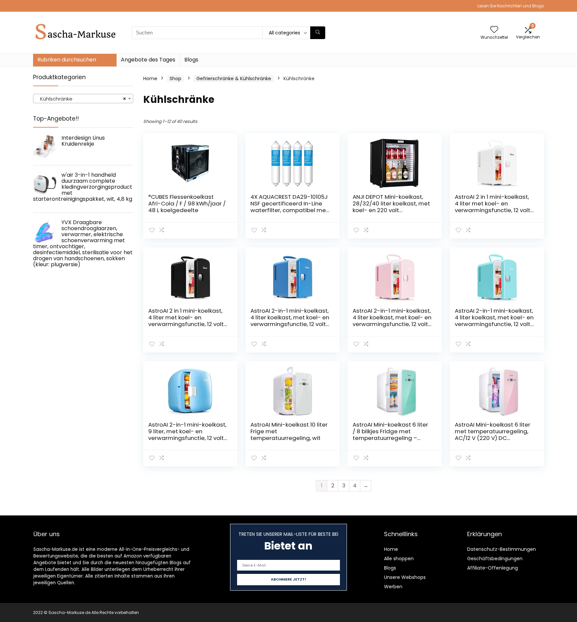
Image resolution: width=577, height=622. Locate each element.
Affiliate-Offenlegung (492, 568)
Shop (175, 78)
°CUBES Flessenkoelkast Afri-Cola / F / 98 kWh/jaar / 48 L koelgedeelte (187, 203)
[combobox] (83, 98)
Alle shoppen (399, 558)
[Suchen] (317, 32)
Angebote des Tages (148, 59)
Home (150, 78)
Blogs (191, 59)
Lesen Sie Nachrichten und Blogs (510, 6)
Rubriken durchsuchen (66, 59)
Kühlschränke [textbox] (81, 98)
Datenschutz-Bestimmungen (501, 549)
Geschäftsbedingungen (495, 558)
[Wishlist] (494, 29)
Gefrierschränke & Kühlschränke (233, 78)
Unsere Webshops (405, 577)
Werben (393, 586)
